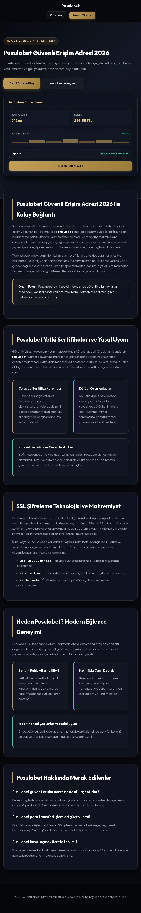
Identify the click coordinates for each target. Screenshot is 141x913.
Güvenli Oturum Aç (70, 166)
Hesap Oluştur (82, 15)
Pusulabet (71, 5)
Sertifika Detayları (63, 83)
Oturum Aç (56, 15)
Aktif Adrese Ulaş (22, 83)
